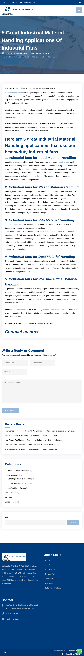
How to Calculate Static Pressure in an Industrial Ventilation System (31, 435)
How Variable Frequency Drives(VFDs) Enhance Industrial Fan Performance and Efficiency (40, 431)
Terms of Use (50, 579)
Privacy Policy (51, 574)
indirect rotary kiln (14, 224)
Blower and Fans (20, 53)
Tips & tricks (9, 497)
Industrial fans (63, 162)
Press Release (10, 493)
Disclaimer (49, 583)
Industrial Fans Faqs (53, 588)
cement (11, 228)
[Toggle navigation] (79, 10)
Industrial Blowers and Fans (38, 53)
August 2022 (26, 88)
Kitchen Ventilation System (15, 488)
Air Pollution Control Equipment (17, 471)
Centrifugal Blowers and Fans (19, 479)
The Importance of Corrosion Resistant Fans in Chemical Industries (31, 449)
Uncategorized (10, 502)
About (47, 565)
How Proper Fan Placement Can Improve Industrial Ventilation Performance (34, 440)
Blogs (47, 560)
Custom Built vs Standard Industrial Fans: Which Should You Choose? (32, 445)
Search (7, 517)
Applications (50, 569)
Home (7, 53)
